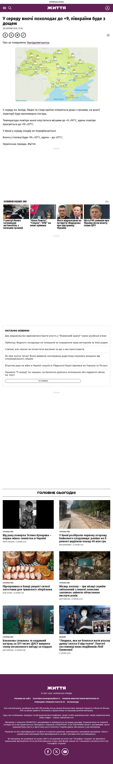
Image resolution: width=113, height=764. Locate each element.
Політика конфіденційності (46, 699)
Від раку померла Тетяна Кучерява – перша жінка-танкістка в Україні (27, 537)
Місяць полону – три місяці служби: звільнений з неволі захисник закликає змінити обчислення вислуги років (82, 591)
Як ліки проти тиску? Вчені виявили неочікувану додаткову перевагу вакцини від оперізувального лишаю (52, 357)
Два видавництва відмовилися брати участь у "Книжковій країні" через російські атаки (55, 335)
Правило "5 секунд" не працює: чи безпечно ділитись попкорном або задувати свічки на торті (55, 373)
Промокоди (73, 702)
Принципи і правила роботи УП (49, 702)
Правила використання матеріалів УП (80, 699)
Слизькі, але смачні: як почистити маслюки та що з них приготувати (44, 349)
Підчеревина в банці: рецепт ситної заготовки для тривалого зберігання (27, 588)
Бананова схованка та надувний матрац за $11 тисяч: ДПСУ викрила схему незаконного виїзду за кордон (27, 643)
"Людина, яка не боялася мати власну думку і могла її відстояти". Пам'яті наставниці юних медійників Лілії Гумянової (84, 645)
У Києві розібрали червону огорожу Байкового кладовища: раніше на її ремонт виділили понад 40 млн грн (83, 538)
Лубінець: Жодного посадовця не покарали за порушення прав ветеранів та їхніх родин (56, 342)
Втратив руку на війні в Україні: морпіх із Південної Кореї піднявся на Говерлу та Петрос (56, 365)
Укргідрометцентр (38, 42)
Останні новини (17, 330)
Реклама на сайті (22, 699)
